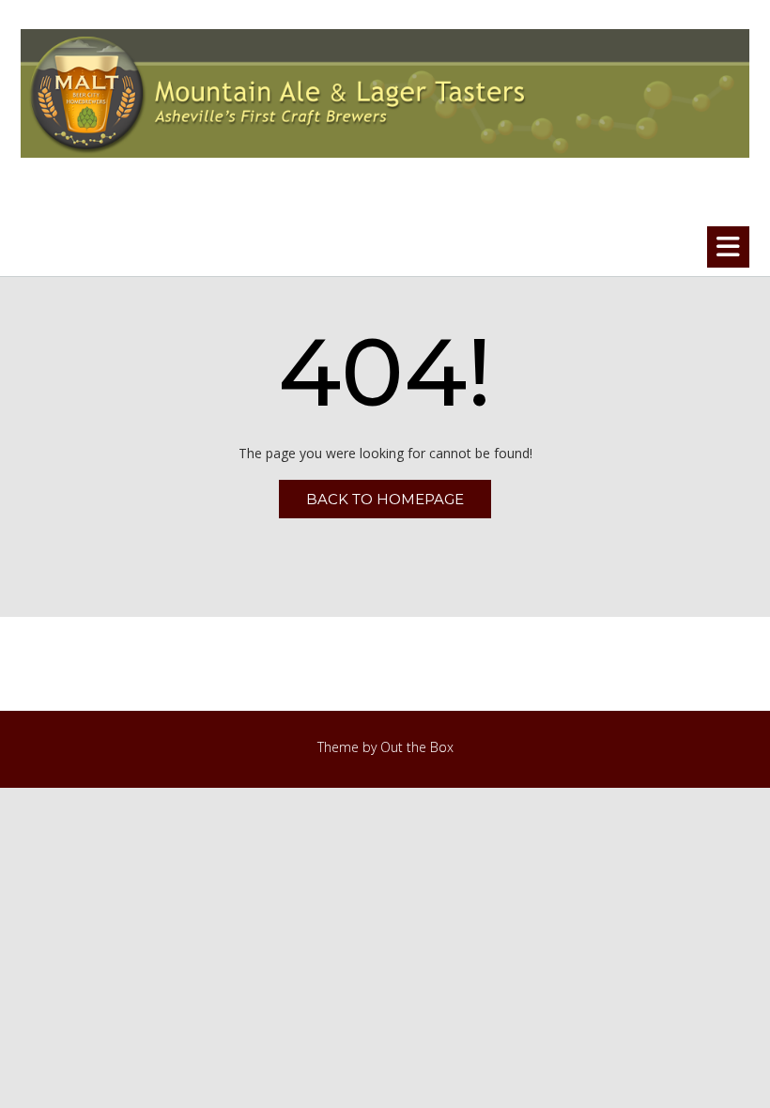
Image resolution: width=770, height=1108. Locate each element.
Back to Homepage (385, 499)
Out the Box (417, 747)
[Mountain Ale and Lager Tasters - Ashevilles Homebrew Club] (385, 93)
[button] (728, 247)
